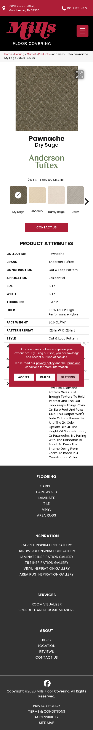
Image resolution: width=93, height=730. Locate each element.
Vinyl (46, 509)
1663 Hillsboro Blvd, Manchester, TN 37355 (24, 8)
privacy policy (45, 362)
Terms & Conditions (46, 711)
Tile (46, 503)
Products (44, 54)
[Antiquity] (37, 195)
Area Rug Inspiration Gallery (46, 574)
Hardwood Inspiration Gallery (47, 550)
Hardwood (46, 491)
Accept (23, 377)
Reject (45, 377)
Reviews (46, 651)
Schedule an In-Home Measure (46, 610)
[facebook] (47, 684)
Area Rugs (46, 515)
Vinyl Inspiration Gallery (47, 568)
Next (86, 195)
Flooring (19, 54)
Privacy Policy (46, 706)
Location (46, 645)
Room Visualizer (47, 604)
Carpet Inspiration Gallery (46, 545)
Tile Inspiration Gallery (46, 562)
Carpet (31, 54)
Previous (6, 195)
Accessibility (46, 717)
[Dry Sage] (18, 195)
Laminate (46, 497)
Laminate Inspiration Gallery (46, 556)
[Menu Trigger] (82, 31)
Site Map (46, 723)
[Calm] (75, 195)
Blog (46, 639)
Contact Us (46, 227)
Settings (68, 377)
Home (8, 54)
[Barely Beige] (56, 195)
